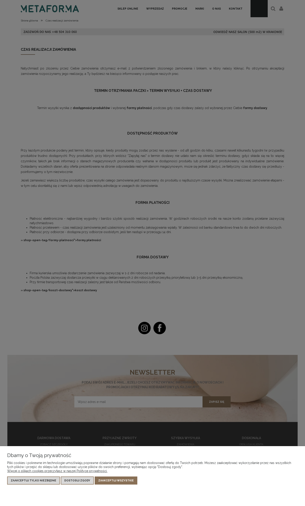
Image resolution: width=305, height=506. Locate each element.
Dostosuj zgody (77, 480)
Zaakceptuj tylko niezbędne (33, 480)
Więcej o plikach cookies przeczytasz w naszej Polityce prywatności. (57, 471)
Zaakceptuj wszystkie (116, 480)
